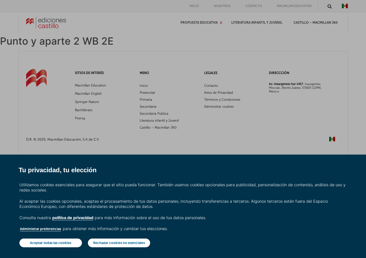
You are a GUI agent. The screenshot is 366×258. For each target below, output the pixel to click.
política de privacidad (72, 217)
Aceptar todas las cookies (50, 243)
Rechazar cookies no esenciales (119, 243)
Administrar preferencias (40, 229)
